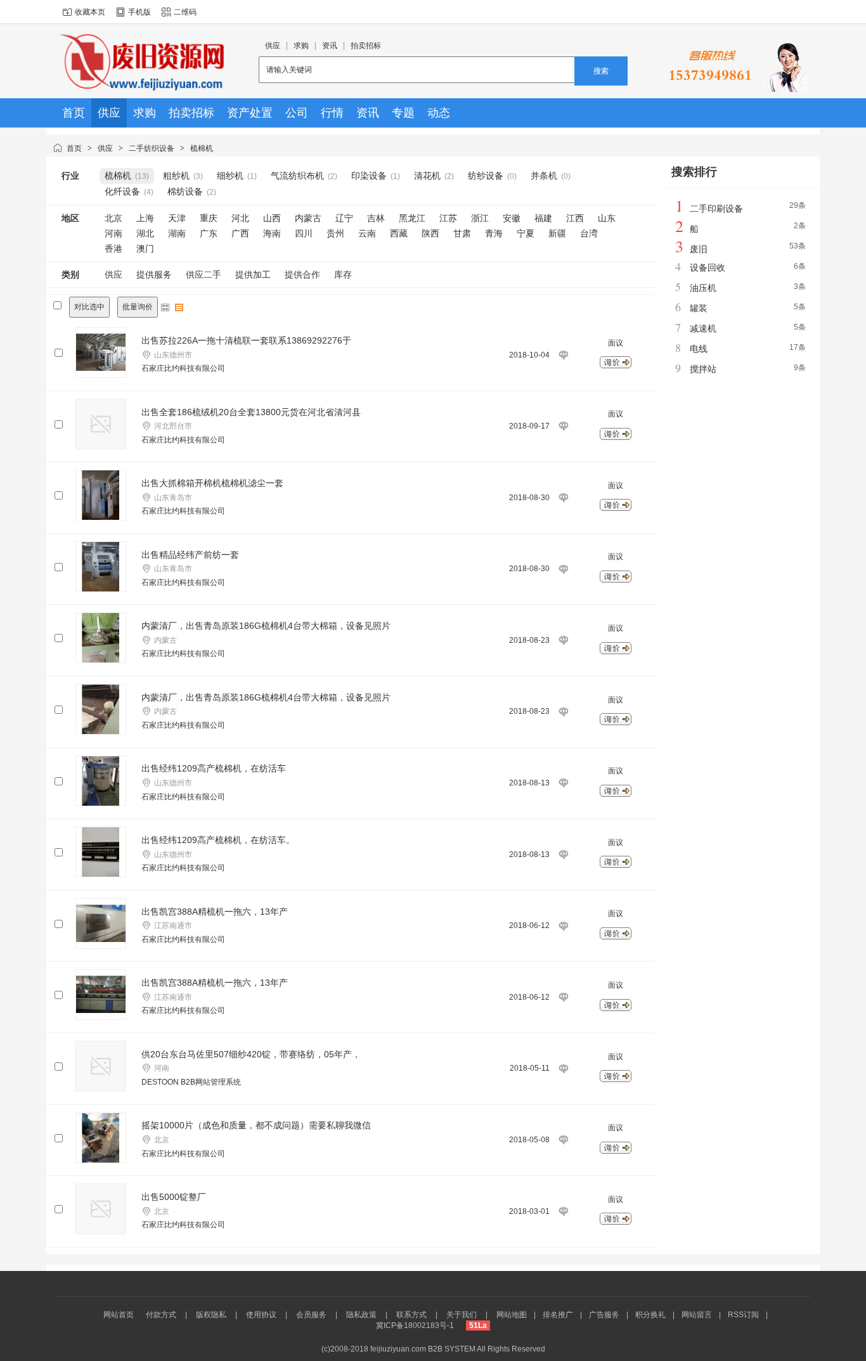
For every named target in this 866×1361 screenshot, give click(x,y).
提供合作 (302, 274)
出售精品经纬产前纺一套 (190, 555)
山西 (272, 218)
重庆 (208, 218)
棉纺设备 (185, 191)
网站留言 (697, 1314)
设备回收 (707, 267)
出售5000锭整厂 (173, 1197)
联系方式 (411, 1314)
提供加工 (253, 274)
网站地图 (511, 1314)
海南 (272, 233)
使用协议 (261, 1314)
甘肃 (462, 233)
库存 (343, 274)
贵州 (335, 233)
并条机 (544, 176)
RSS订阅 (743, 1314)
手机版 (139, 12)
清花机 (427, 176)
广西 (240, 233)
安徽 (511, 218)
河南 (113, 233)
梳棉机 (201, 148)
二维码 (185, 12)
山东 (607, 218)
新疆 (557, 233)
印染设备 (369, 176)
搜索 (601, 71)
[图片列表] (165, 307)
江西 (575, 218)
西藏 (399, 233)
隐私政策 (361, 1314)
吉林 (376, 218)
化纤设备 (122, 191)
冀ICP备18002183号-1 (415, 1325)
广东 (208, 233)
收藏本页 (90, 12)
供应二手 (203, 274)
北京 (113, 218)
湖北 (145, 233)
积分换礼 (650, 1314)
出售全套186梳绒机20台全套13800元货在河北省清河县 (251, 412)
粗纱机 (176, 176)
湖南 (177, 233)
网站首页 (118, 1314)
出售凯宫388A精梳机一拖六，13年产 (214, 911)
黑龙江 (412, 218)
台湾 (589, 233)
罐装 (699, 308)
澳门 (145, 248)
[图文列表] (179, 307)
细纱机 (230, 176)
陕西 (430, 233)
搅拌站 (703, 369)
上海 (145, 218)
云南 (367, 233)
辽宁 (344, 218)
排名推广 (558, 1314)
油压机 (703, 288)
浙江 (480, 218)
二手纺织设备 (151, 148)
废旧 (699, 249)
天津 (177, 218)
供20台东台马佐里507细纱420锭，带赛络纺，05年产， (251, 1054)
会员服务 (311, 1314)
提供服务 (154, 274)
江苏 (448, 218)
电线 (699, 349)
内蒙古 (308, 218)
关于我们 (461, 1314)
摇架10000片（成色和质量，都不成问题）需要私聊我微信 (256, 1125)
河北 (240, 218)
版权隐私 (211, 1314)
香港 (113, 248)
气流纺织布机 (297, 176)
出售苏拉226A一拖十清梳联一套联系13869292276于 (246, 340)
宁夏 (525, 233)
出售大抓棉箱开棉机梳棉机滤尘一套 (212, 483)
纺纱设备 (485, 176)
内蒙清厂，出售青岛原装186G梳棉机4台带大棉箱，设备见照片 (266, 626)
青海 (494, 233)
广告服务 (604, 1314)
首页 (74, 148)
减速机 (703, 328)
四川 (304, 233)
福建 (543, 218)
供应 (105, 148)
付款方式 (161, 1314)
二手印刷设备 (716, 208)
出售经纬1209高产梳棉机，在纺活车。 (218, 840)
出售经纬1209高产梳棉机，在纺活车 (213, 768)
